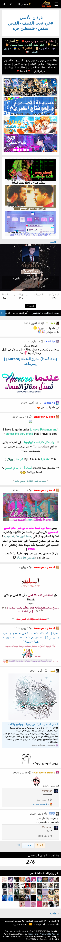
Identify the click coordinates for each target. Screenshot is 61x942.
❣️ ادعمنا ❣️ (23, 71)
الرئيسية (38, 924)
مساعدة (52, 924)
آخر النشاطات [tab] (20, 312)
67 (4, 298)
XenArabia (21, 924)
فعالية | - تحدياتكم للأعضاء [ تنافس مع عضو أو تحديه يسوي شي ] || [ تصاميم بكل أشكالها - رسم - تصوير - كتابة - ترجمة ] (30, 637)
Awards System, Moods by (31, 934)
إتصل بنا (52, 920)
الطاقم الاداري (25, 48)
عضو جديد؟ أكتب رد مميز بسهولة (27, 44)
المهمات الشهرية (47, 48)
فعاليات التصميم (36, 67)
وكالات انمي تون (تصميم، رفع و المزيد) (36, 60)
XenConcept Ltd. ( (44, 939)
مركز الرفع (39, 71)
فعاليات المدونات (15, 67)
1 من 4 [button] (40, 844)
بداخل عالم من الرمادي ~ (26, 278)
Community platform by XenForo (32, 931)
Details (55, 939)
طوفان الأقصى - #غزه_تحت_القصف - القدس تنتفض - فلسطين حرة (30, 23)
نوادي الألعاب (36, 64)
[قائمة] (56, 4)
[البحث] (4, 4)
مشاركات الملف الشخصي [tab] (45, 312)
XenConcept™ (53, 936)
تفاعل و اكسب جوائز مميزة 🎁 (37, 41)
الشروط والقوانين (34, 920)
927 (54, 298)
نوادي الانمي (20, 64)
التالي (29, 844)
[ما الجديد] (10, 4)
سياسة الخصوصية (13, 920)
